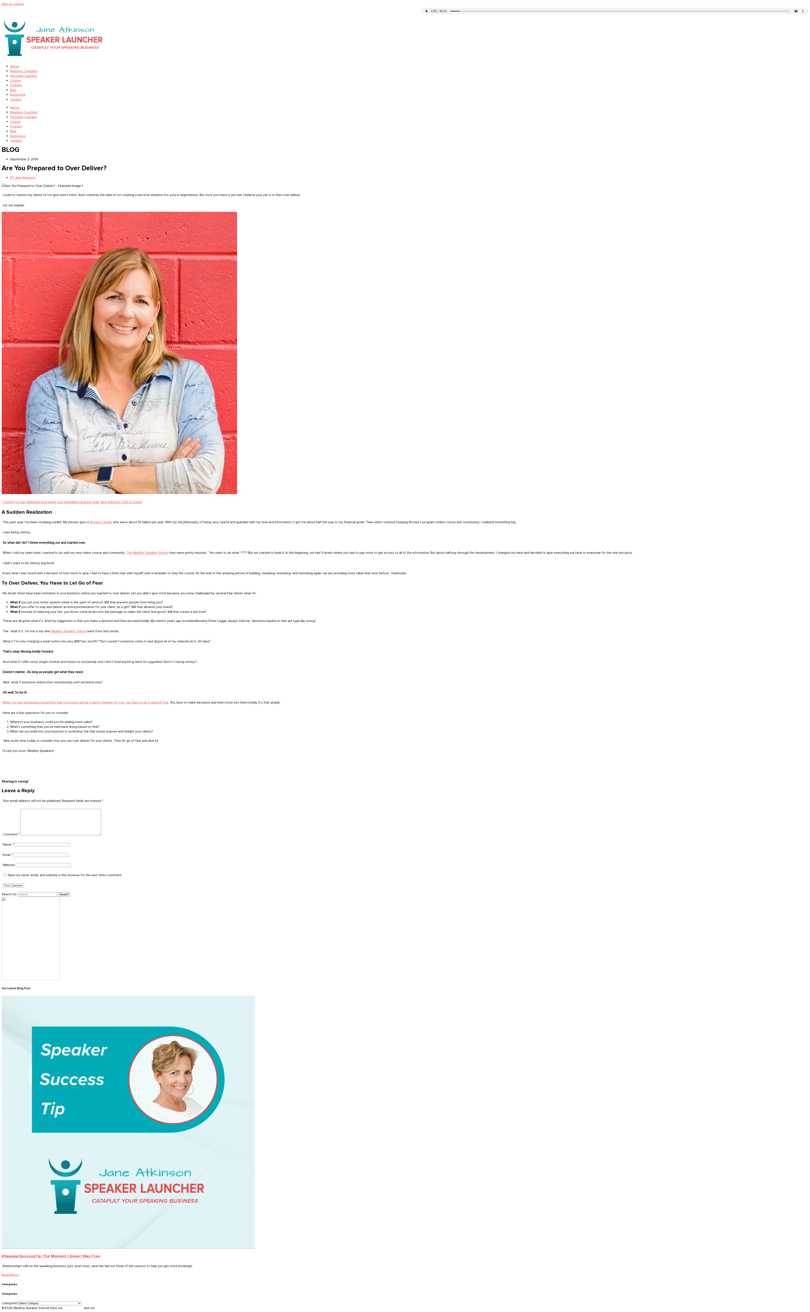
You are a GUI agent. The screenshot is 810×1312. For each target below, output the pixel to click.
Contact (16, 99)
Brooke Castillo (101, 522)
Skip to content (13, 4)
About (14, 66)
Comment (11, 834)
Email (7, 855)
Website (9, 865)
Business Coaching (23, 71)
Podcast (16, 85)
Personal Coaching (23, 76)
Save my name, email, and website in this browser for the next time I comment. (65, 875)
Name (8, 844)
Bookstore (17, 95)
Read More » (11, 1275)
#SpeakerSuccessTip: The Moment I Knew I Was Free (51, 1256)
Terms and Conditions (111, 1308)
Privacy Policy (73, 1308)
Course (15, 80)
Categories (10, 1303)
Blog (13, 90)
